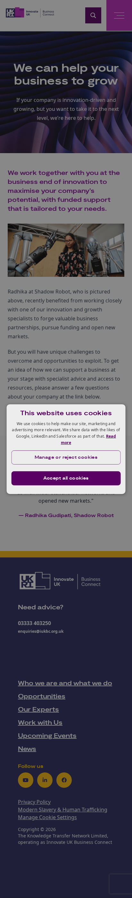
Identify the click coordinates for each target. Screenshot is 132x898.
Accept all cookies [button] (65, 478)
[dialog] (66, 449)
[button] (66, 457)
